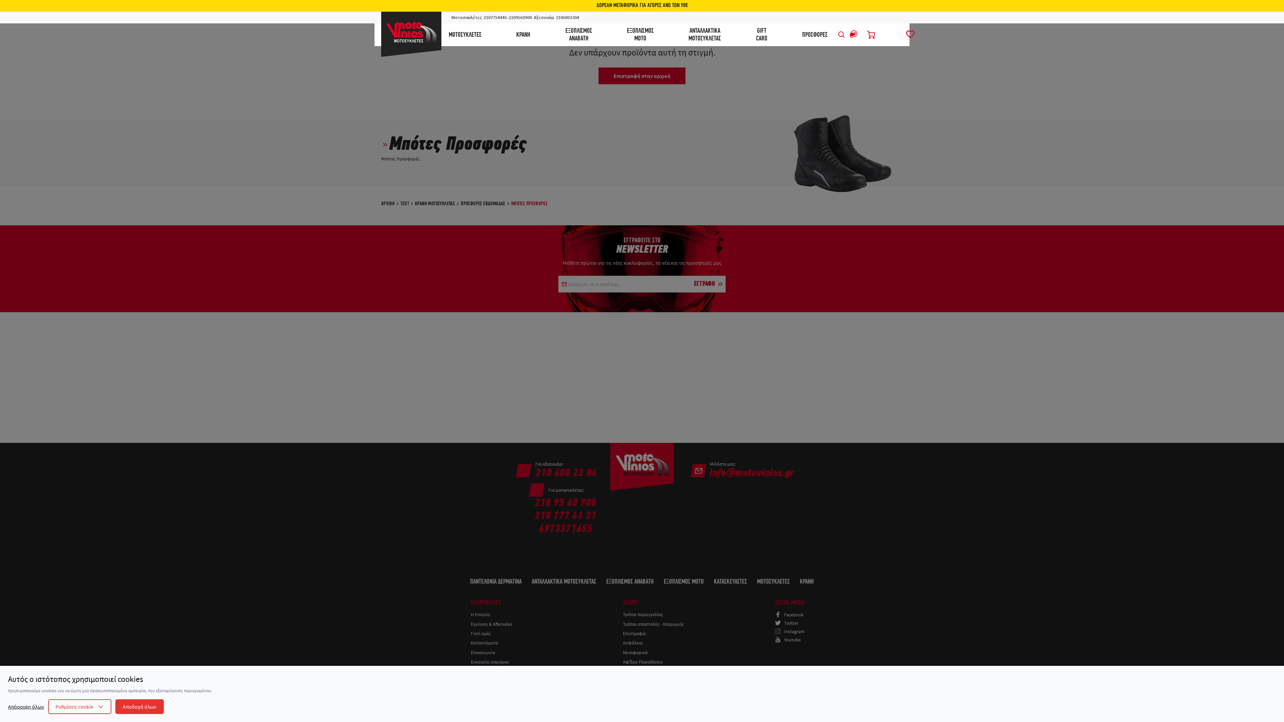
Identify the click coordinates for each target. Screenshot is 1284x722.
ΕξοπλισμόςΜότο (640, 35)
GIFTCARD (761, 35)
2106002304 (567, 17)
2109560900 (520, 17)
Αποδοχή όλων (139, 706)
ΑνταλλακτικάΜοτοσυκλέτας (704, 35)
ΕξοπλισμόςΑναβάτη (578, 35)
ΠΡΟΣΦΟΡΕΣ (815, 35)
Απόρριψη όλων (26, 707)
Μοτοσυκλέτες (465, 35)
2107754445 (495, 17)
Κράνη (523, 35)
